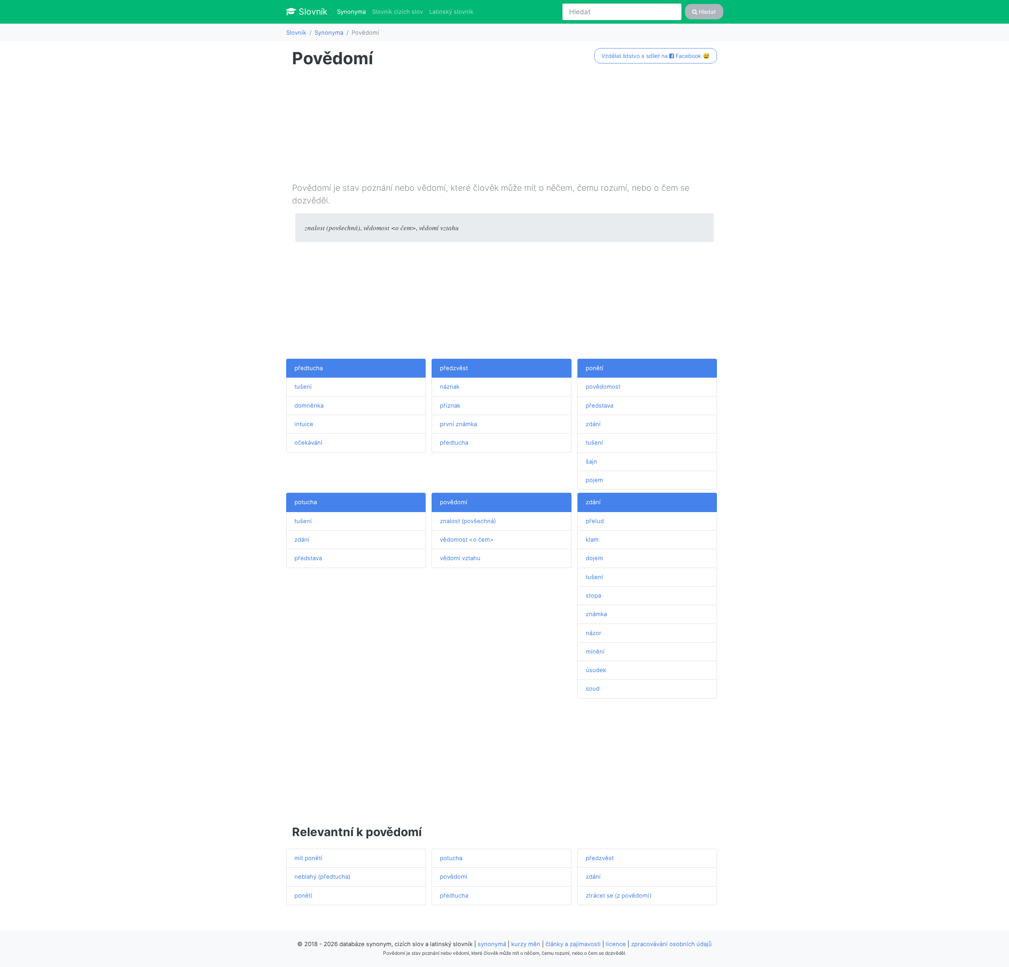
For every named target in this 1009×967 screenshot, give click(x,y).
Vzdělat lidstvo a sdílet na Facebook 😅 (655, 55)
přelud (595, 521)
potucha (305, 502)
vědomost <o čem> (467, 539)
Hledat (706, 11)
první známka (458, 424)
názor (593, 633)
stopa (593, 595)
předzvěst (454, 368)
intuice (303, 424)
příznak (450, 405)
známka (596, 614)
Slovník (312, 11)
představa (599, 405)
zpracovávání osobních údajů (671, 944)
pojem (594, 480)
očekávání (308, 442)
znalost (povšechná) (468, 521)
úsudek (596, 670)
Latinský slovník (451, 11)
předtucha (308, 368)
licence (616, 944)
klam (592, 539)
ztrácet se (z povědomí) (619, 895)
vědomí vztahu (460, 558)
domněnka (309, 405)
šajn (591, 461)
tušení (303, 386)
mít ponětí (308, 858)
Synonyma (353, 11)
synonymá (492, 944)
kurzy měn (525, 944)
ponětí (594, 368)
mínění (595, 651)
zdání (593, 424)
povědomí (453, 502)
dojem (594, 558)
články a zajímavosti (573, 944)
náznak (450, 386)
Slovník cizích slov (397, 11)
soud (592, 688)
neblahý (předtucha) (322, 876)
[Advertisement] (504, 126)
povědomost (603, 386)
